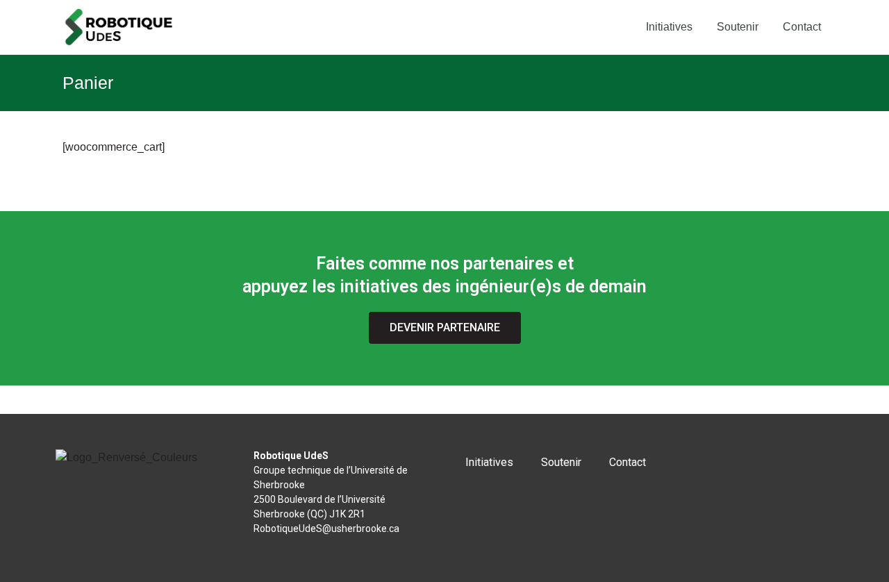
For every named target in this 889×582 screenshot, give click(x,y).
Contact (802, 27)
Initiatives (669, 27)
